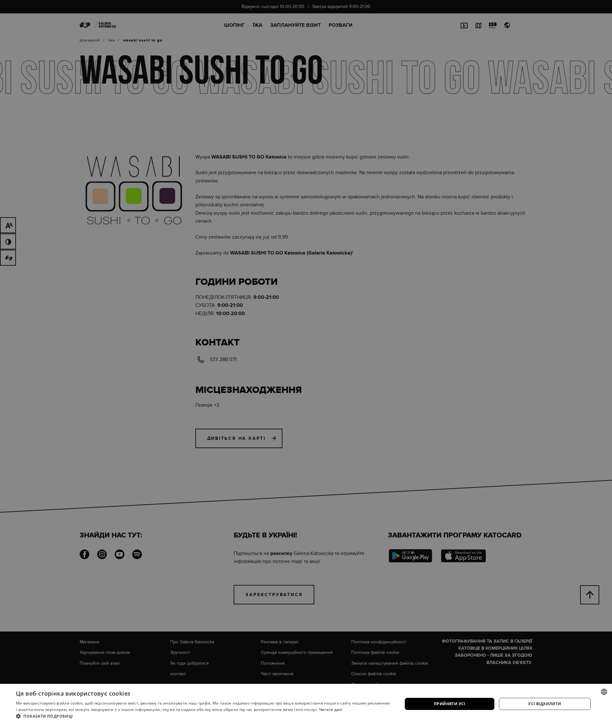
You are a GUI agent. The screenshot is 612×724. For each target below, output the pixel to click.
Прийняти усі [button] (449, 703)
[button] (203, 716)
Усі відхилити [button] (544, 703)
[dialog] (306, 362)
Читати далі (330, 709)
